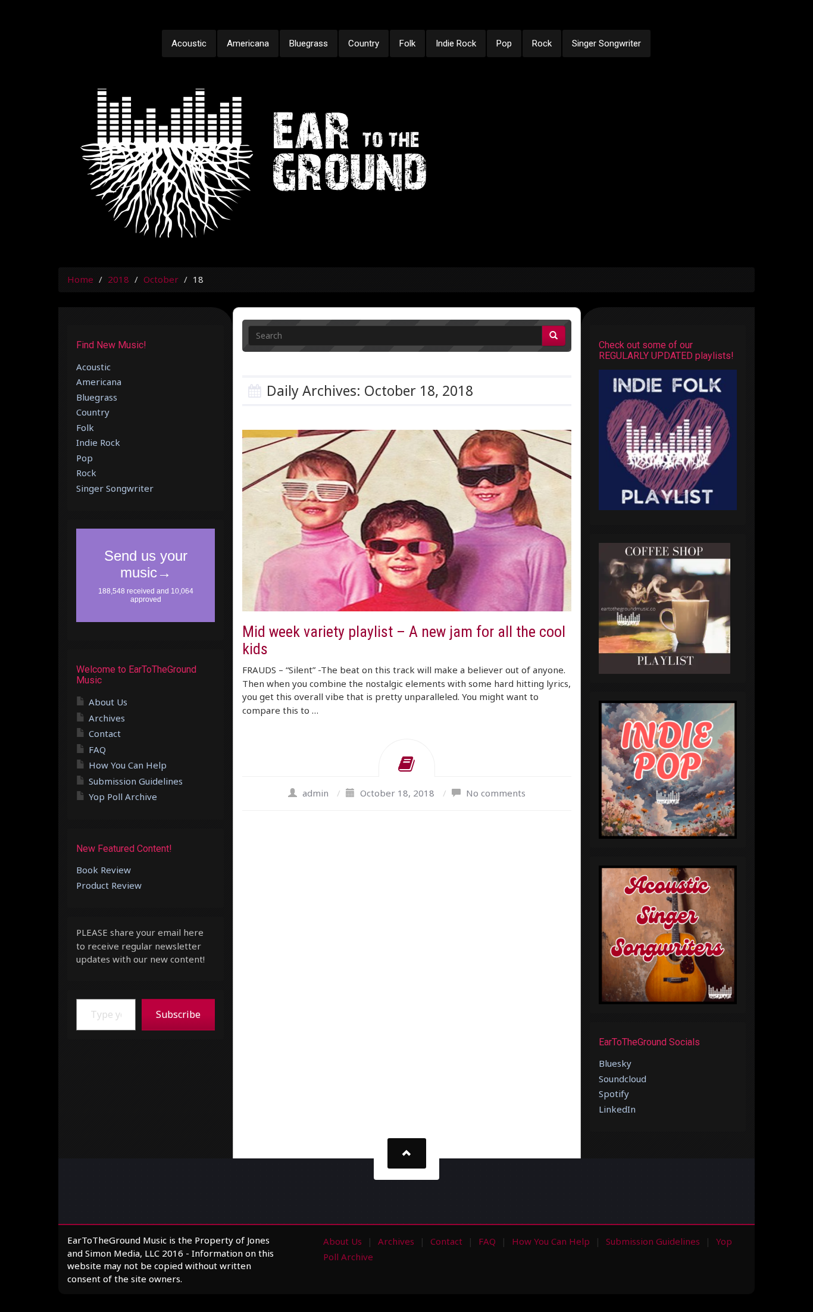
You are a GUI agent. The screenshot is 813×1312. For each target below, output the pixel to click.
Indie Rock (456, 43)
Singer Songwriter (606, 43)
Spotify (614, 1093)
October (161, 279)
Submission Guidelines (136, 781)
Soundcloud (622, 1079)
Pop (504, 43)
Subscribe (178, 1014)
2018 (118, 279)
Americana (248, 43)
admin (315, 793)
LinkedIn (617, 1109)
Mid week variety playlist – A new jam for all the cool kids (403, 640)
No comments (496, 793)
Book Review (103, 870)
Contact (105, 733)
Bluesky (615, 1063)
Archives (107, 718)
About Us (108, 702)
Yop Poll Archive (123, 796)
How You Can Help (128, 765)
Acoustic (189, 43)
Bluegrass (308, 43)
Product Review (109, 885)
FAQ (97, 749)
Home (80, 279)
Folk (407, 43)
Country (363, 43)
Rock (542, 43)
